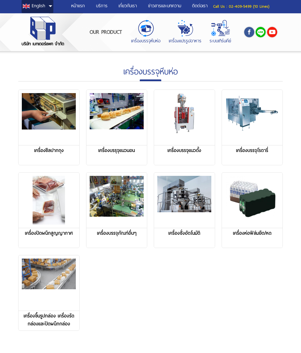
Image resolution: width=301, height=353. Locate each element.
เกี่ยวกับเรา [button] (128, 6)
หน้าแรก (78, 6)
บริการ (102, 6)
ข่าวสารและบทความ (164, 6)
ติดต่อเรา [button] (200, 6)
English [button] (38, 6)
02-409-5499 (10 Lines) (249, 6)
